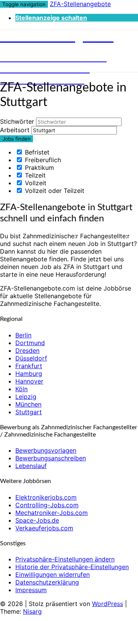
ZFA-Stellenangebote (80, 4)
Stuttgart (28, 412)
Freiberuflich (42, 160)
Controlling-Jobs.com (47, 505)
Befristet (36, 152)
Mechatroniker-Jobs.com (51, 512)
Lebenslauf (31, 466)
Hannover (29, 381)
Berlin (23, 335)
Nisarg (32, 611)
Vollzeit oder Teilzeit (53, 190)
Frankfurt (28, 366)
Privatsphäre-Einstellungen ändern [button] (65, 559)
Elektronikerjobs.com (46, 497)
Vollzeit (34, 183)
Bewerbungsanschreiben (50, 458)
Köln (21, 389)
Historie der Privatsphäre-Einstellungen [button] (72, 567)
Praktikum (38, 167)
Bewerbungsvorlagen (45, 450)
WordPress (107, 604)
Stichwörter (17, 121)
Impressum (31, 590)
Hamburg (28, 373)
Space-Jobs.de (37, 520)
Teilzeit (34, 175)
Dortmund (30, 343)
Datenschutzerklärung (47, 582)
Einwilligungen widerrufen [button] (52, 574)
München (28, 404)
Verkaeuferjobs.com (44, 528)
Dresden (27, 350)
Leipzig (25, 396)
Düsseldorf (31, 358)
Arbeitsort (15, 130)
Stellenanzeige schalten (51, 18)
